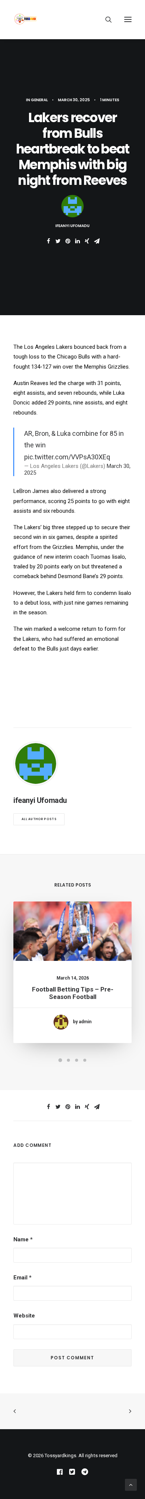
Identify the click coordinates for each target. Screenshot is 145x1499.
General (39, 100)
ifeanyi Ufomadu (72, 226)
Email (22, 1277)
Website (24, 1315)
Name (23, 1239)
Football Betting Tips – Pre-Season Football (72, 993)
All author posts (39, 819)
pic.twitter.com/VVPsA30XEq (67, 457)
